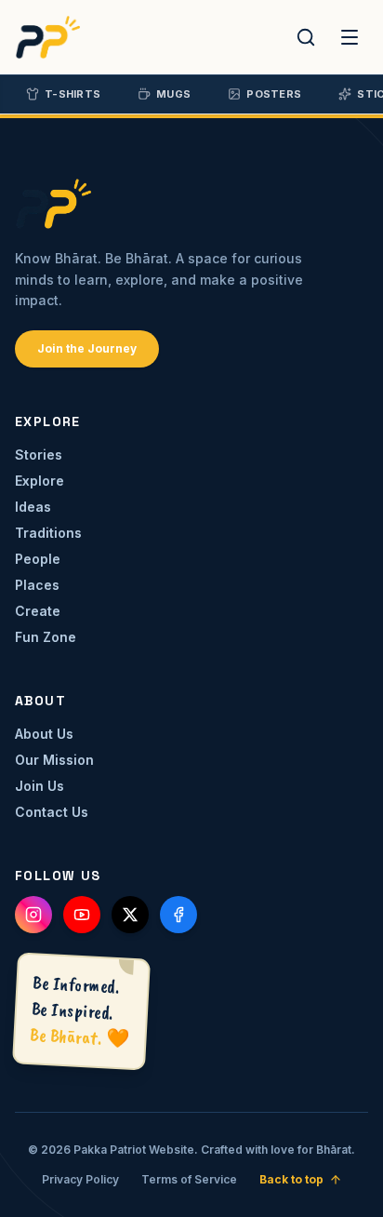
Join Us (39, 786)
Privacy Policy (80, 1179)
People (37, 559)
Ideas (33, 507)
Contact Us (51, 812)
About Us (44, 734)
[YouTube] (81, 914)
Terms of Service (189, 1179)
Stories (38, 454)
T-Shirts (72, 93)
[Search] (306, 37)
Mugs (173, 93)
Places (37, 585)
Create (37, 611)
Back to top (291, 1179)
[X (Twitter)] (130, 914)
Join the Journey (87, 348)
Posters (273, 93)
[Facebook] (178, 914)
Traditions (48, 533)
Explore (39, 480)
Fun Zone (45, 637)
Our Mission (54, 760)
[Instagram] (33, 914)
